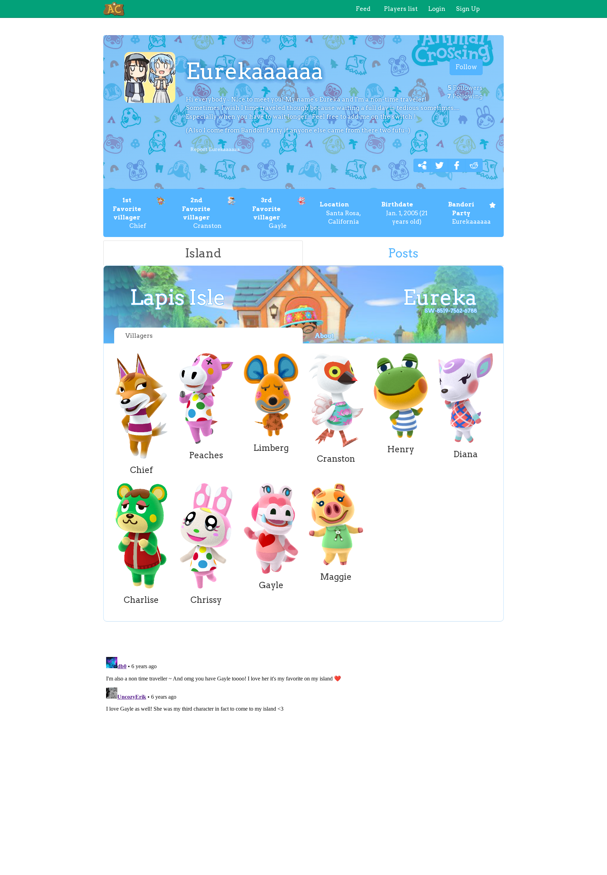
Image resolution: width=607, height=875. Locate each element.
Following (465, 96)
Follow (466, 67)
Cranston (202, 213)
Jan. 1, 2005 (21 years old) (404, 213)
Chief (129, 213)
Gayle (269, 213)
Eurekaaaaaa (469, 213)
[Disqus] (303, 742)
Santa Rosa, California (340, 213)
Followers (465, 87)
